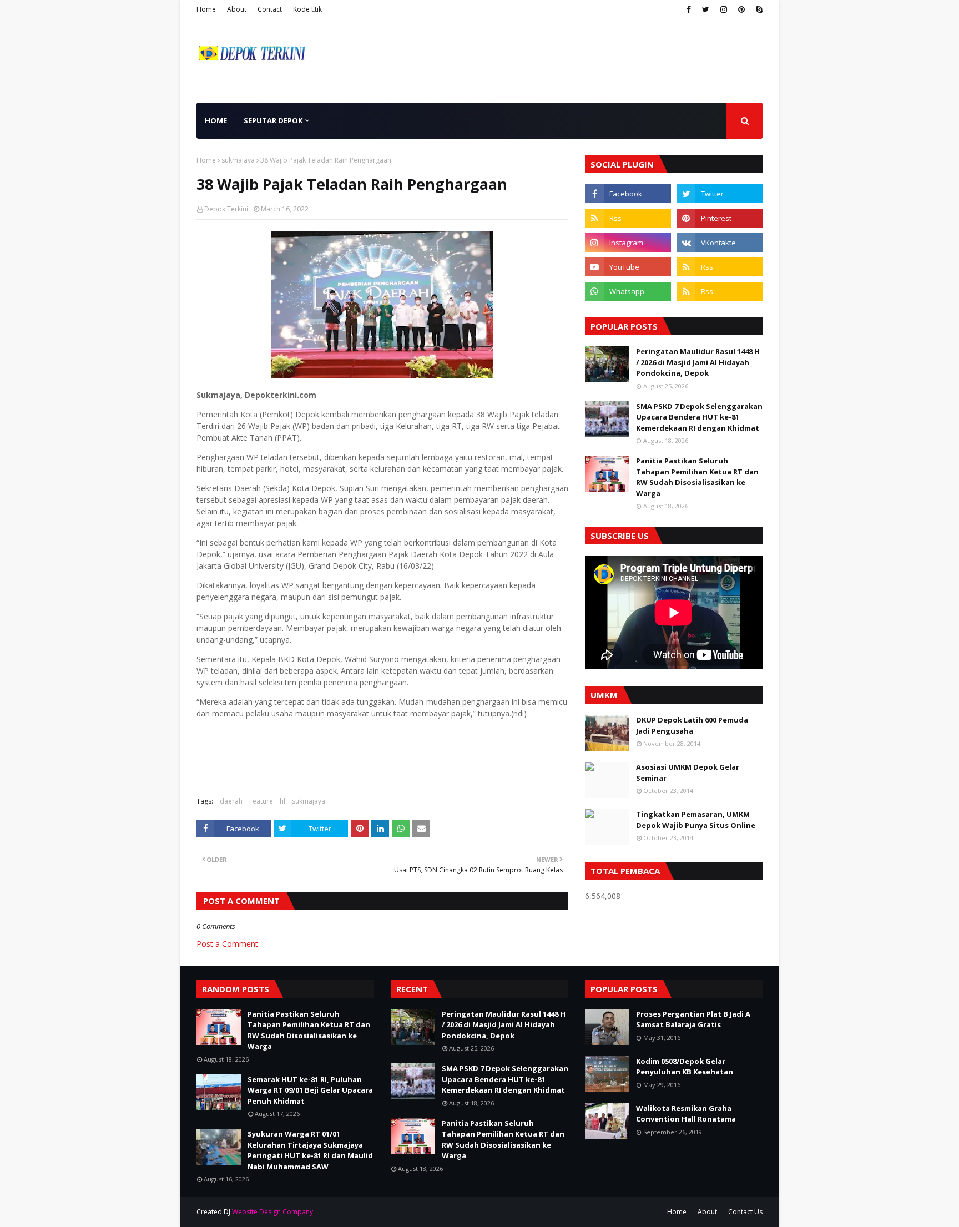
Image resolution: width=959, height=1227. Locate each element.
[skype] (758, 9)
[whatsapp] (628, 291)
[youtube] (628, 266)
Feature (261, 801)
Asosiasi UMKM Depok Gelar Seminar (687, 772)
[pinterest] (741, 9)
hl (282, 801)
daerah (231, 801)
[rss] (628, 218)
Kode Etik (307, 9)
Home (206, 9)
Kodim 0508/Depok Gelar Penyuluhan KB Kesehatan (684, 1066)
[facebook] (689, 9)
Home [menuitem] (216, 120)
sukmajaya (238, 160)
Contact (270, 9)
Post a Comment (227, 943)
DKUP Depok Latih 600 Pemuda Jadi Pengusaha (692, 725)
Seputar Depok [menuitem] (273, 120)
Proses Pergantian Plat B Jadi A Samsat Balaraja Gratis (693, 1019)
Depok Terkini (226, 209)
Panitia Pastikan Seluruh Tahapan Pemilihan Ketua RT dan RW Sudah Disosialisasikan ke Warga (697, 477)
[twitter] (705, 9)
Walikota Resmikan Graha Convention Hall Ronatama (686, 1113)
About (236, 9)
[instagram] (724, 9)
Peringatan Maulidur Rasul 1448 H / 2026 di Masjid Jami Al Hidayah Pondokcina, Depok (698, 362)
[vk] (720, 242)
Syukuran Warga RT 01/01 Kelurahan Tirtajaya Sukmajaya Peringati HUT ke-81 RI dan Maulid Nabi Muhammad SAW (310, 1150)
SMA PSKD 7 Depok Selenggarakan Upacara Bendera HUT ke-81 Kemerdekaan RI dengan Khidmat (699, 417)
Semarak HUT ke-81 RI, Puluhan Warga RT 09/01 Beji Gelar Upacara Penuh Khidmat (310, 1090)
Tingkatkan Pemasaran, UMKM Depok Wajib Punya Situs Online (695, 819)
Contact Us (745, 1211)
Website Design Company (272, 1211)
